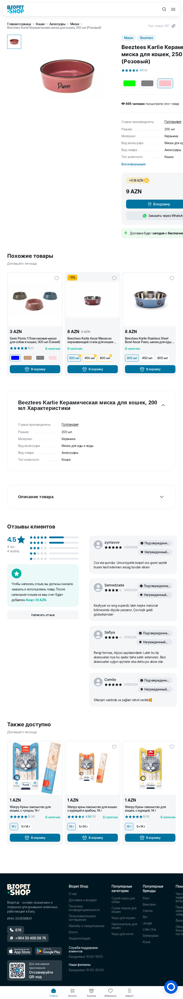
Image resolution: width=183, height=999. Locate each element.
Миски (74, 24)
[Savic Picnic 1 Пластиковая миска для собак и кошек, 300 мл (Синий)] (35, 299)
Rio (145, 917)
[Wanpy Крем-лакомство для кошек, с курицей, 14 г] (150, 768)
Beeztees (149, 904)
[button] (162, 26)
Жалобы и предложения (86, 926)
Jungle (147, 923)
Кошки (40, 24)
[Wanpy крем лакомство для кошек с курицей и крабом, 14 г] (93, 768)
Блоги (73, 932)
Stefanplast (150, 936)
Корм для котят (123, 934)
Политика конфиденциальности (84, 908)
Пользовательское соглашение (82, 917)
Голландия (172, 121)
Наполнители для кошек (124, 925)
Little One (149, 929)
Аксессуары (57, 24)
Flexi (146, 898)
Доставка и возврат (83, 900)
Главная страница (19, 24)
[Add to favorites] (57, 278)
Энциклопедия (79, 938)
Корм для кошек (123, 918)
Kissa (146, 942)
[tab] (53, 992)
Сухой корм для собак (123, 900)
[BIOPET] (15, 9)
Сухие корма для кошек (124, 909)
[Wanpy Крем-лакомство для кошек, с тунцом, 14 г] (35, 768)
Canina (147, 911)
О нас (73, 894)
